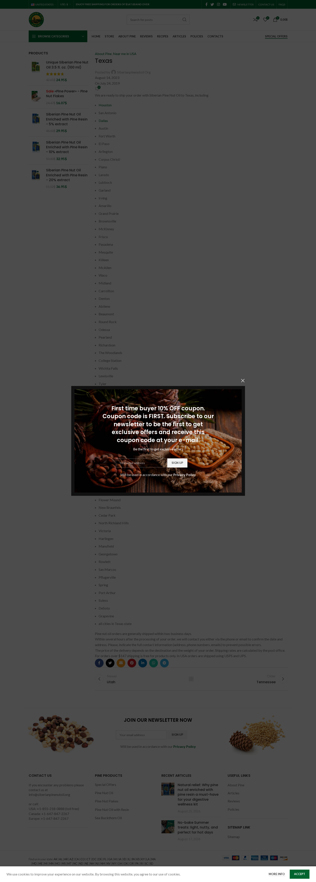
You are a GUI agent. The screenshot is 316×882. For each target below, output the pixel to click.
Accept (299, 874)
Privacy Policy (184, 475)
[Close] (242, 380)
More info (277, 874)
